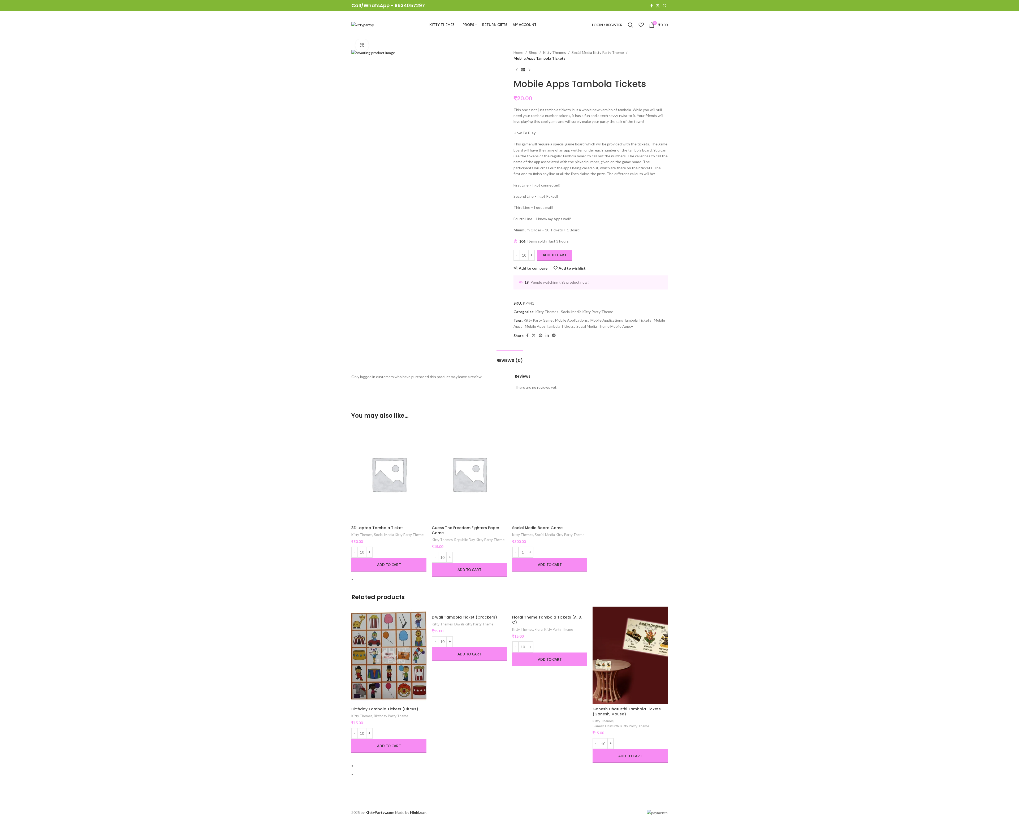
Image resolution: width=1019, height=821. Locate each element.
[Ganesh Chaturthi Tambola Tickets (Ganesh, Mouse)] (630, 655)
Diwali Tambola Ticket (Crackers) (464, 617)
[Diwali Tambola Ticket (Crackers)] (469, 609)
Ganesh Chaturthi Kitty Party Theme (621, 726)
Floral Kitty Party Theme (554, 629)
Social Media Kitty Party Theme (399, 535)
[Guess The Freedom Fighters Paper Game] (469, 474)
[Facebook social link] (651, 5)
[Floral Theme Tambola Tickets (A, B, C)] (549, 609)
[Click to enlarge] (362, 45)
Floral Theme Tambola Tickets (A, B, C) (547, 620)
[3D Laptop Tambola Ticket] (388, 474)
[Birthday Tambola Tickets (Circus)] (388, 655)
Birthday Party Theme (391, 716)
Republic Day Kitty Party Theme (479, 540)
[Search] (630, 25)
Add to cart (555, 255)
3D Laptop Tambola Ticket (377, 527)
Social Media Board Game (537, 527)
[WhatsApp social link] (664, 5)
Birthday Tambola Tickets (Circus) (384, 709)
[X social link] (657, 5)
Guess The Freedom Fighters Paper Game (465, 530)
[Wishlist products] (641, 25)
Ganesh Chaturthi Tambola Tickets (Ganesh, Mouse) (627, 711)
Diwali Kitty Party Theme (473, 624)
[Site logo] (362, 24)
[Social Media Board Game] (549, 474)
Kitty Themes (361, 535)
